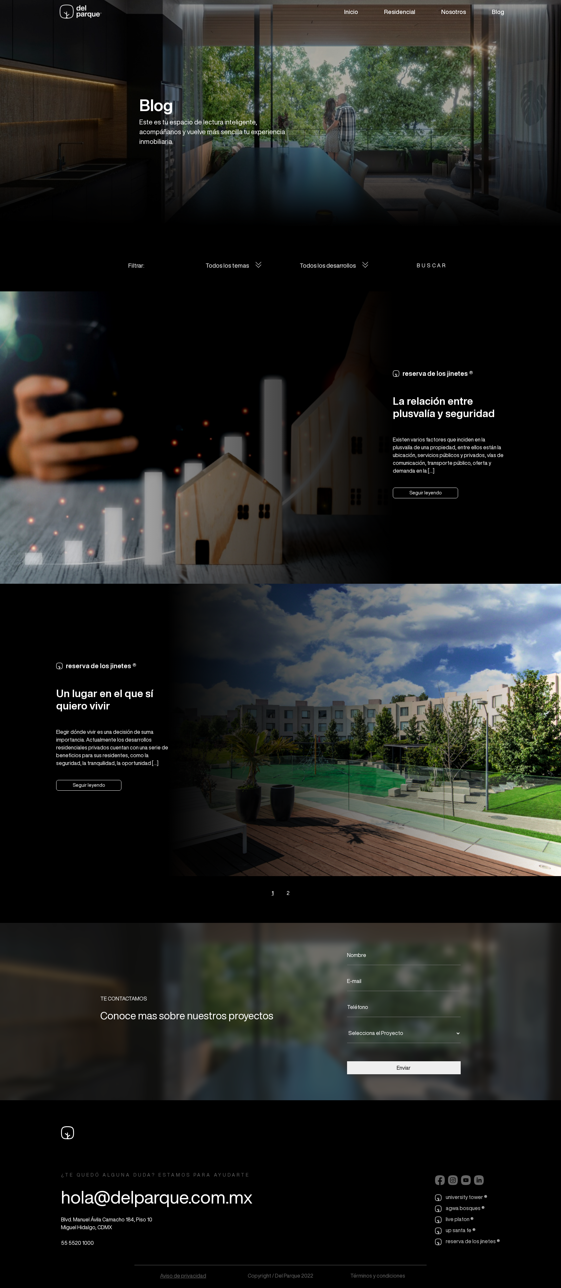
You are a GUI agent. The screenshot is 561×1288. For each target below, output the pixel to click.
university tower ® (466, 1197)
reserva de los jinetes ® (472, 1241)
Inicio (351, 12)
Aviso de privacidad (183, 1275)
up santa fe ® (460, 1230)
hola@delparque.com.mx (156, 1197)
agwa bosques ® (465, 1208)
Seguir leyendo (425, 493)
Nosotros (453, 12)
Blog (498, 12)
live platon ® (459, 1219)
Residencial (399, 12)
